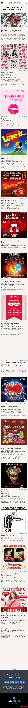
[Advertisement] (14, 654)
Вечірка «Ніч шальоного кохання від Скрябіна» (13, 616)
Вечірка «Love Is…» (7, 158)
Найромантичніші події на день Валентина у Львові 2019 (11, 31)
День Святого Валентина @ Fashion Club (12, 241)
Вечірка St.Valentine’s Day (9, 406)
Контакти (17, 677)
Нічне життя (4, 70)
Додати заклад (21, 675)
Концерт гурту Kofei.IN (8, 200)
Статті (2, 28)
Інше (2, 279)
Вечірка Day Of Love (7, 535)
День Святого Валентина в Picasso (12, 630)
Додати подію (13, 675)
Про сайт (6, 675)
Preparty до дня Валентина (9, 119)
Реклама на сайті (14, 669)
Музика (3, 198)
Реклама (11, 677)
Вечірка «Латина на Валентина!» (11, 448)
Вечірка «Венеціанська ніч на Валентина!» (10, 492)
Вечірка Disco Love (7, 73)
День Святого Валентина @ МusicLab (13, 362)
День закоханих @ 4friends (10, 323)
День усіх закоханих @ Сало (10, 574)
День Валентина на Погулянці (11, 281)
